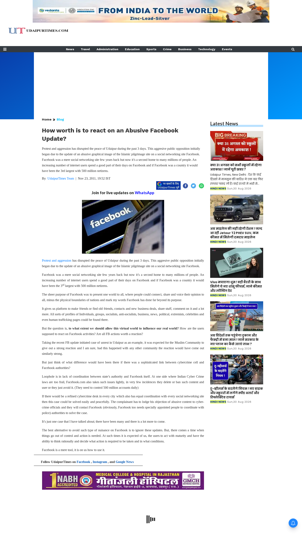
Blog (60, 119)
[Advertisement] (151, 81)
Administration (107, 49)
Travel (85, 49)
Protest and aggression (56, 260)
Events (227, 49)
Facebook (83, 462)
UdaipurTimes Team (60, 178)
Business (184, 49)
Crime (167, 49)
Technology (206, 49)
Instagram (100, 462)
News (70, 49)
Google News (125, 462)
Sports (151, 49)
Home (47, 119)
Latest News (224, 123)
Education (132, 49)
